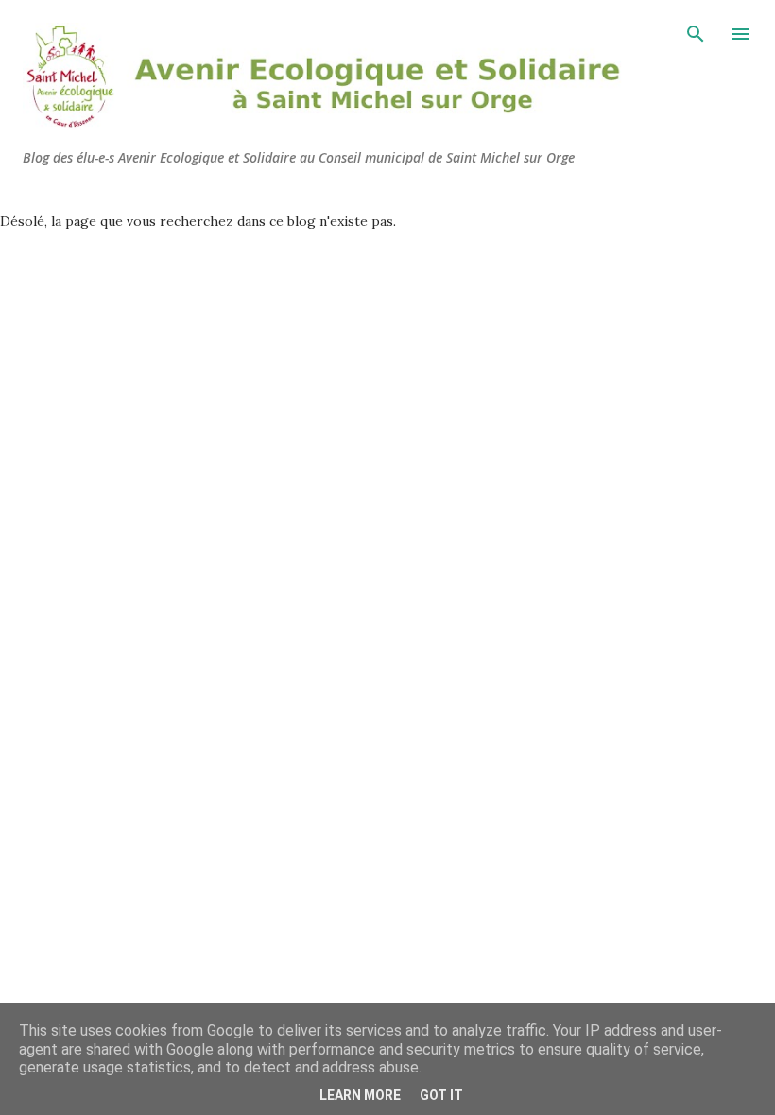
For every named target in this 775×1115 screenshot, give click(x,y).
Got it (441, 1095)
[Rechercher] (695, 34)
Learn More (360, 1095)
